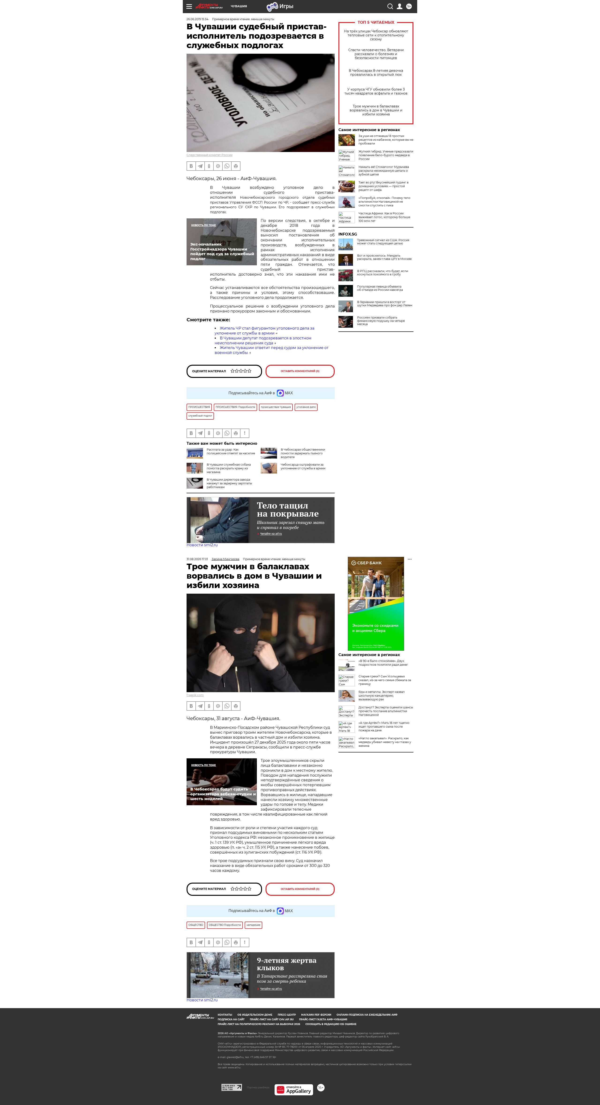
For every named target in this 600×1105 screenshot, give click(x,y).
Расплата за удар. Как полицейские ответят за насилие (231, 451)
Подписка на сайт (231, 1019)
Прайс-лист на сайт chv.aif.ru (272, 1019)
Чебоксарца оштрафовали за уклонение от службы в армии (303, 466)
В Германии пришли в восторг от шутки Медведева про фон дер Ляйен (384, 303)
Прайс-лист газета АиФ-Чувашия (323, 1019)
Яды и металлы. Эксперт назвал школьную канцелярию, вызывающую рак (382, 695)
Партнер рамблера (258, 1087)
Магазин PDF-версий (316, 1014)
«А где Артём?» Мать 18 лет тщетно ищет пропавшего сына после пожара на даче (384, 726)
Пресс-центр (287, 1014)
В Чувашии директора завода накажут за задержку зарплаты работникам (229, 483)
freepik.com (195, 695)
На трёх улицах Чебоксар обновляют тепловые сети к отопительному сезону (376, 35)
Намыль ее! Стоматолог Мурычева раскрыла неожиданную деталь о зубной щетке (384, 170)
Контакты (225, 1014)
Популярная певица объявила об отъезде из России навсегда (380, 288)
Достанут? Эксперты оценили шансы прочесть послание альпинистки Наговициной (386, 711)
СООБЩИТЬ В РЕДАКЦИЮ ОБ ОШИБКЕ (330, 1024)
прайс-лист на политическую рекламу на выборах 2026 (259, 1024)
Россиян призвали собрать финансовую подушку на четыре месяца (381, 321)
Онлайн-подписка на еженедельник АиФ (367, 1014)
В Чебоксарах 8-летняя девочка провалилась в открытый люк (376, 73)
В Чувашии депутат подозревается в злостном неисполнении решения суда (263, 340)
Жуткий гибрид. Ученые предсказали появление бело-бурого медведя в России (386, 155)
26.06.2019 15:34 (197, 19)
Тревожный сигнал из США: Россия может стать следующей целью (383, 242)
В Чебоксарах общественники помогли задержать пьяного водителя (303, 453)
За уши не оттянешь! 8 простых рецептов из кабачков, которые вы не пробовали (386, 139)
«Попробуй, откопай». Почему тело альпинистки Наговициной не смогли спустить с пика (384, 201)
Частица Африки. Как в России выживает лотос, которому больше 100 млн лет (384, 217)
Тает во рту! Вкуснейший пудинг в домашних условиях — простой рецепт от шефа (384, 186)
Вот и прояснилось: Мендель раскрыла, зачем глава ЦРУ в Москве (384, 257)
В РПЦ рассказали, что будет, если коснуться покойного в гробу (382, 273)
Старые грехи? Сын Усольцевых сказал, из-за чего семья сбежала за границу (385, 680)
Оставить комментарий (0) (300, 371)
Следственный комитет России (209, 155)
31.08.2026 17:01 (197, 559)
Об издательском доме (254, 1014)
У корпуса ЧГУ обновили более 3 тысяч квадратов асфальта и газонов (376, 91)
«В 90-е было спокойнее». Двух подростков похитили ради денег (383, 662)
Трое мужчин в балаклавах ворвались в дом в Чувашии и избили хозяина (376, 110)
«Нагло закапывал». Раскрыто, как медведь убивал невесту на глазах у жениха (385, 742)
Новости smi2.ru (202, 545)
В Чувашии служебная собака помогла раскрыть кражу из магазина (229, 468)
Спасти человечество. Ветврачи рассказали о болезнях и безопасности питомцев (376, 54)
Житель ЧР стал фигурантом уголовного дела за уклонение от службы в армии (264, 330)
